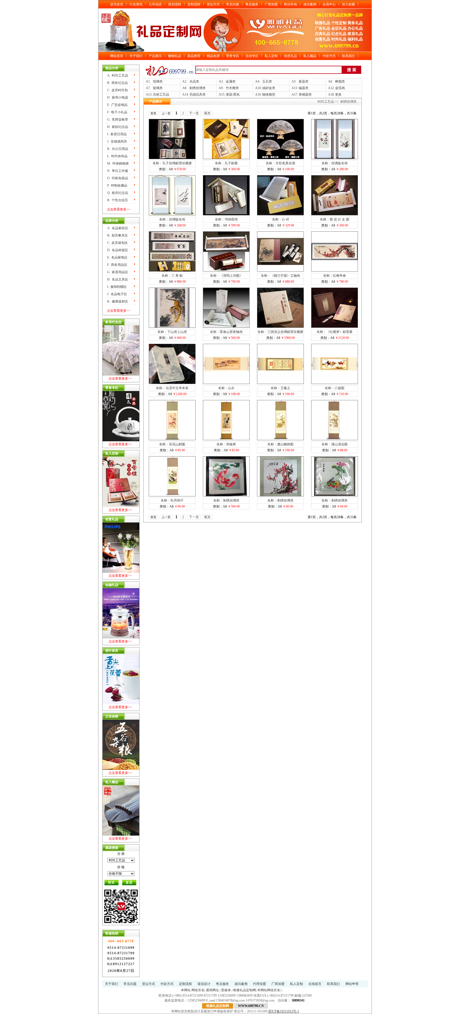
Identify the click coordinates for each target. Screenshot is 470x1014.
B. (117, 83)
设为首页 (116, 4)
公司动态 (155, 4)
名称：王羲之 (280, 388)
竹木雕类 (232, 88)
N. (117, 171)
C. (117, 90)
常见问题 (232, 4)
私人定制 (271, 56)
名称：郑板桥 (226, 444)
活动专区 (251, 56)
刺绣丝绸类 (197, 88)
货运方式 (213, 4)
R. (117, 200)
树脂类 (340, 81)
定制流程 (193, 4)
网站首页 (116, 56)
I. (117, 134)
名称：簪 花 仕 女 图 (334, 219)
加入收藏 (348, 4)
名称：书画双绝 (226, 219)
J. (117, 141)
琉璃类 (158, 81)
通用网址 (212, 990)
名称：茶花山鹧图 (172, 444)
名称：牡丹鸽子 (172, 500)
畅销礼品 (174, 56)
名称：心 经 (280, 219)
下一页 (194, 113)
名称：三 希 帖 (172, 276)
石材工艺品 (161, 94)
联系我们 (348, 56)
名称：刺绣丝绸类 (226, 500)
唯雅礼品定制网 (244, 990)
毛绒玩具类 (197, 94)
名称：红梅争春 (334, 276)
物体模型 (268, 94)
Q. (117, 193)
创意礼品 (290, 56)
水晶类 (194, 81)
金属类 (231, 81)
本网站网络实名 (268, 990)
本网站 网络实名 (193, 990)
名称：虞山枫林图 (280, 444)
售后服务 (251, 4)
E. (117, 105)
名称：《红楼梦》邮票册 (334, 332)
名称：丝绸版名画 (334, 163)
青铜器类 (305, 94)
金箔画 (340, 88)
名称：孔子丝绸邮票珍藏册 (172, 163)
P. (117, 185)
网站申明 (351, 984)
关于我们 (136, 56)
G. (117, 119)
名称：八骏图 (334, 388)
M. (118, 163)
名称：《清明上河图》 (226, 276)
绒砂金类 (268, 88)
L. (117, 156)
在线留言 (314, 984)
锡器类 (303, 88)
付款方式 (329, 56)
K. (117, 149)
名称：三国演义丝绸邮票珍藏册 (280, 332)
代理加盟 (259, 984)
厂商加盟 (271, 4)
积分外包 (290, 4)
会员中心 (329, 4)
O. (117, 178)
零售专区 (232, 56)
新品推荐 (193, 56)
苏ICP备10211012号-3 (283, 1011)
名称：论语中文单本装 (172, 388)
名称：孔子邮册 (226, 163)
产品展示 (155, 56)
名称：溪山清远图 (334, 444)
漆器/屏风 (233, 94)
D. (117, 97)
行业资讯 (136, 4)
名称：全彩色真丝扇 (280, 163)
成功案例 (309, 4)
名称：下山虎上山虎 (172, 332)
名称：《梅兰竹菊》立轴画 (280, 276)
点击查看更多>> (118, 209)
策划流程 (174, 4)
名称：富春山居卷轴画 (226, 332)
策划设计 (204, 984)
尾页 (207, 113)
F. (117, 112)
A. (117, 75)
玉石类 (267, 81)
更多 (338, 94)
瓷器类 (303, 81)
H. (117, 127)
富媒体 (226, 990)
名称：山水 (226, 388)
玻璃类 (158, 88)
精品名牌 (213, 56)
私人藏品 (309, 56)
